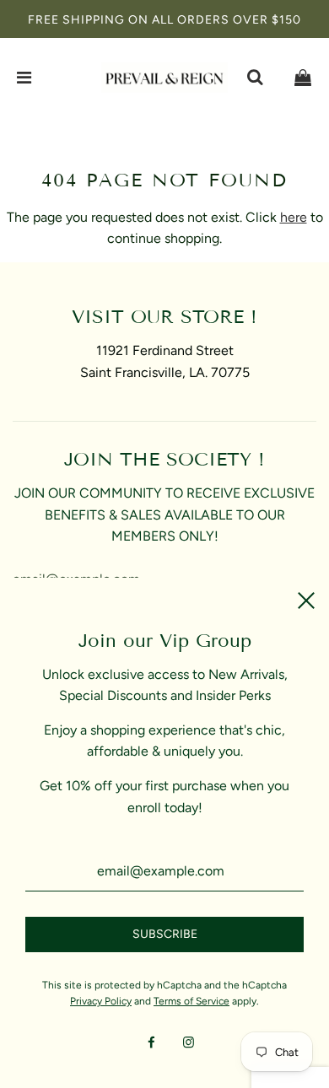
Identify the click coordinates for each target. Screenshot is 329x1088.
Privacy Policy (101, 1001)
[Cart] (302, 77)
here (293, 217)
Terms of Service (191, 1001)
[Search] (254, 77)
